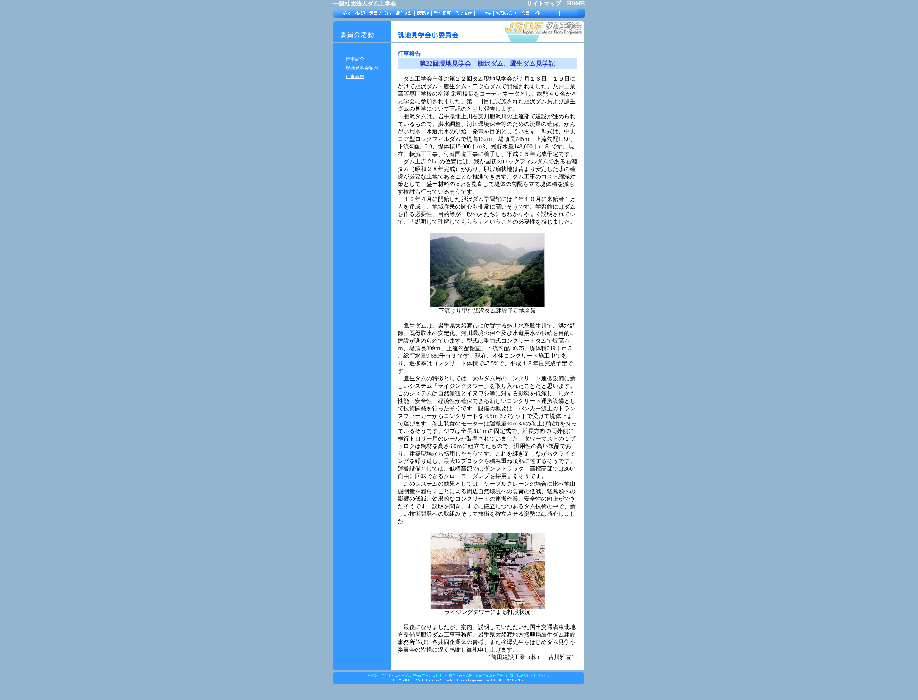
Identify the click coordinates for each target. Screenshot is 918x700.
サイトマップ (544, 3)
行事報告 (355, 76)
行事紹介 (355, 59)
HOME (576, 3)
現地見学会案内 (362, 68)
